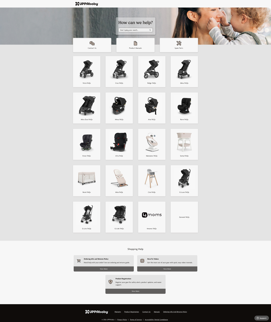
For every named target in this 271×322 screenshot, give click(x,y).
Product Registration (131, 312)
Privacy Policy (122, 320)
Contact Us (146, 312)
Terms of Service (136, 320)
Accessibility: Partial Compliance (156, 320)
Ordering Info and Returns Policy (175, 312)
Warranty (118, 312)
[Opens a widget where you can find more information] (261, 318)
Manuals (157, 312)
